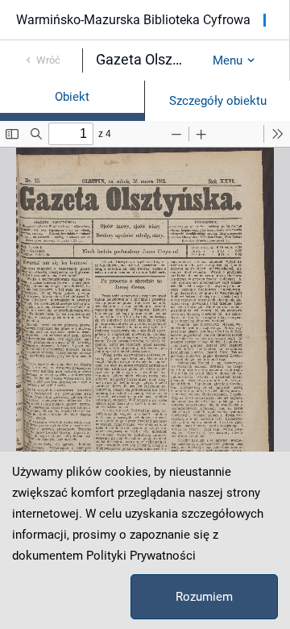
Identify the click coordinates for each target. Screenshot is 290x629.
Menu (227, 60)
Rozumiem (204, 596)
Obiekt (72, 97)
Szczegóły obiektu (218, 101)
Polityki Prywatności (141, 555)
